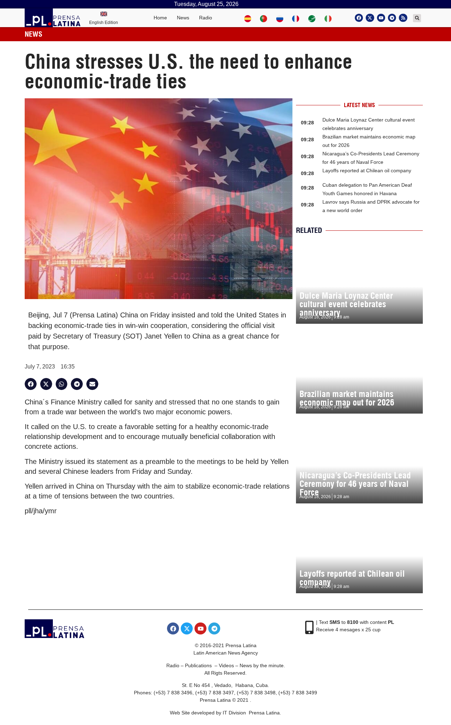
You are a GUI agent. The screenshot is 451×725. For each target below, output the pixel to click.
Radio (205, 17)
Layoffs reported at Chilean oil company (366, 170)
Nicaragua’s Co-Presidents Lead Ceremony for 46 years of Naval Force (355, 483)
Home (160, 17)
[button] (417, 18)
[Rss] (403, 18)
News (183, 17)
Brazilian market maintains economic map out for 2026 (346, 398)
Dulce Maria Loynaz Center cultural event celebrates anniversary (346, 304)
